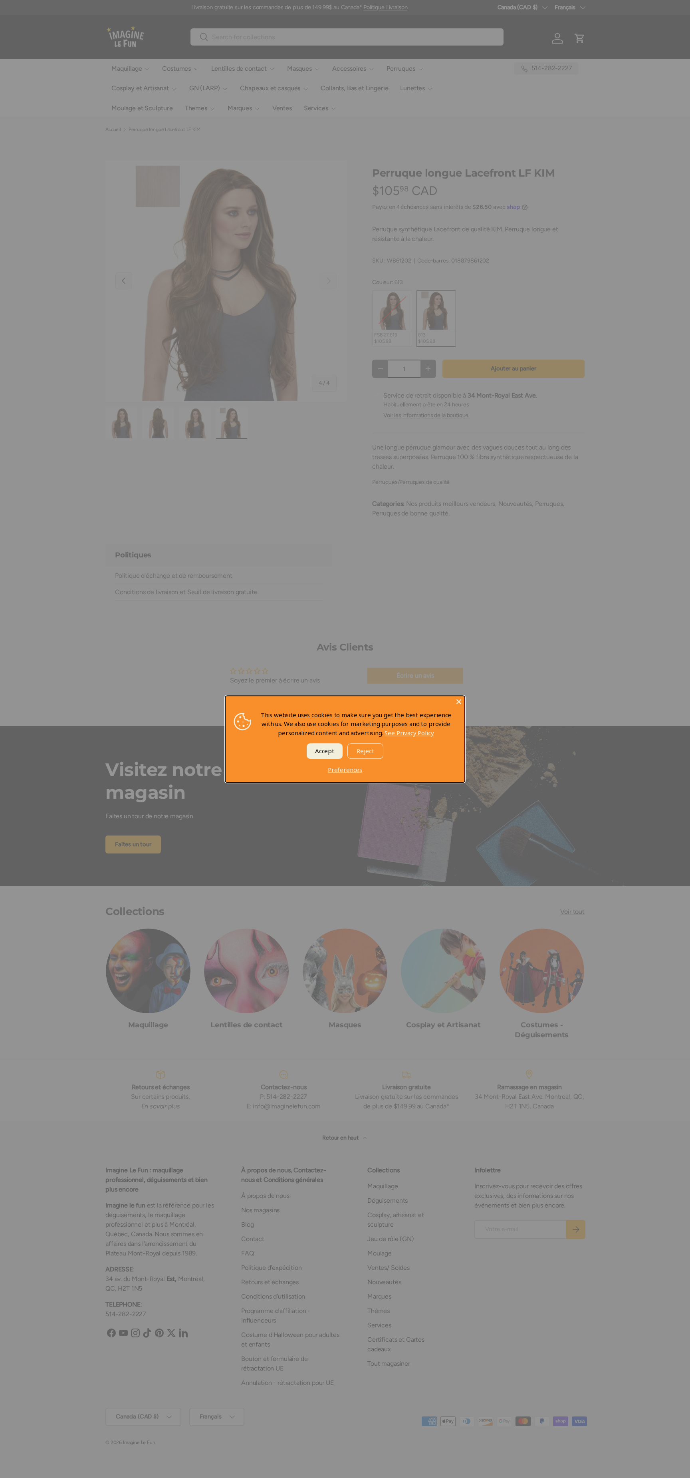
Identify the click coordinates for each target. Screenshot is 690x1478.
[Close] (459, 702)
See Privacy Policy (409, 733)
